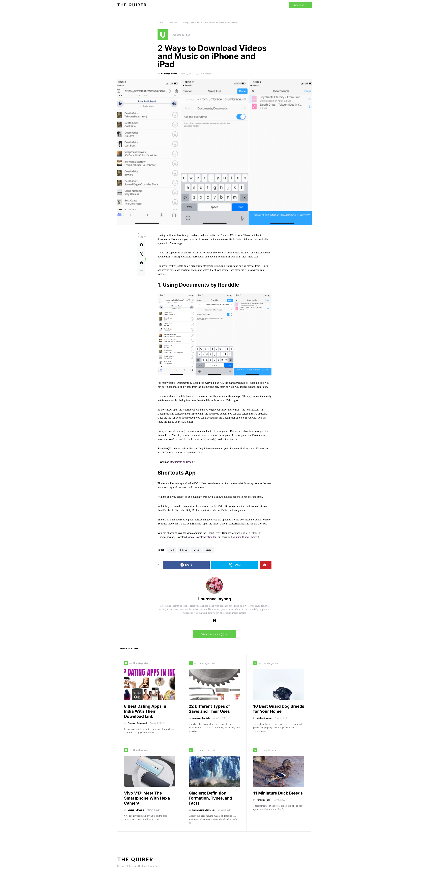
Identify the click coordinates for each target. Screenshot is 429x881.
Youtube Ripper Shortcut (245, 537)
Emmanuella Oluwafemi (203, 810)
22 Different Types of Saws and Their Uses (209, 709)
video (208, 550)
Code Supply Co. (150, 866)
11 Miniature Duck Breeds (278, 793)
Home (160, 22)
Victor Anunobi (264, 718)
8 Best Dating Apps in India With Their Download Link (145, 711)
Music (196, 550)
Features (173, 22)
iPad (171, 550)
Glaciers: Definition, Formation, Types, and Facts (210, 798)
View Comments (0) (212, 634)
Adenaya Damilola (201, 718)
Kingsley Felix (263, 800)
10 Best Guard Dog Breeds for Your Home (278, 709)
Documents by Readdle (182, 461)
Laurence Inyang (169, 73)
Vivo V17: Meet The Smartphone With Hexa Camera (147, 798)
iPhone (183, 550)
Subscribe (298, 5)
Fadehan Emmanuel (137, 723)
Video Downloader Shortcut (202, 537)
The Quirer (132, 5)
